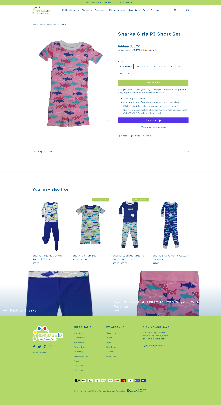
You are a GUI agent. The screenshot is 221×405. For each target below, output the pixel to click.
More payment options (153, 127)
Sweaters (134, 10)
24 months (159, 66)
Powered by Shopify (40, 353)
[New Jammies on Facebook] (34, 346)
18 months (142, 66)
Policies (109, 351)
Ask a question (42, 152)
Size (120, 62)
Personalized (117, 10)
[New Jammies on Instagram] (50, 346)
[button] (153, 50)
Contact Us (79, 338)
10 (178, 66)
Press (76, 361)
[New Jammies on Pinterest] (45, 346)
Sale (145, 10)
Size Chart (111, 347)
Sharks (42, 25)
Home (35, 25)
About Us (78, 333)
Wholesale (79, 342)
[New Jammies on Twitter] (39, 346)
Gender (100, 10)
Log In (109, 338)
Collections (69, 10)
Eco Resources (81, 356)
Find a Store (80, 347)
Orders (109, 342)
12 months (126, 66)
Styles (86, 10)
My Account (111, 333)
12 (121, 73)
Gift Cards (79, 365)
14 (129, 73)
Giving (155, 10)
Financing (111, 356)
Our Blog (78, 351)
